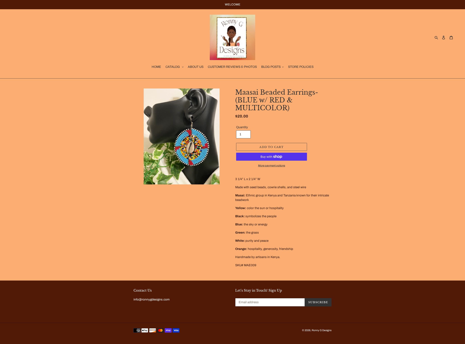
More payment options (271, 165)
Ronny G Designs (321, 330)
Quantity (242, 127)
